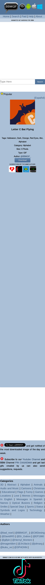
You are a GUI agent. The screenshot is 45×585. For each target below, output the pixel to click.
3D (1, 484)
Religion (38, 503)
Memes (26, 495)
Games (39, 492)
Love (16, 495)
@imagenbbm (8, 543)
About (39, 16)
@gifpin (6, 540)
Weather (5, 514)
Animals (38, 484)
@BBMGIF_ (26, 156)
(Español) (39, 97)
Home (6, 16)
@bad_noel (6, 532)
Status (39, 506)
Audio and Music (9, 488)
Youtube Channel (31, 459)
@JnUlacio (24, 543)
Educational (8, 492)
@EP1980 (38, 536)
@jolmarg (37, 543)
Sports (30, 506)
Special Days (17, 506)
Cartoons (26, 488)
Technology (36, 510)
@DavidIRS (8, 536)
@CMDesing (38, 532)
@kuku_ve (6, 547)
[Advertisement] (22, 50)
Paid (24, 16)
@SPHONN (20, 547)
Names (4, 503)
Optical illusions (21, 503)
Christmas (39, 488)
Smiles (4, 506)
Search (16, 16)
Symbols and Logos (12, 510)
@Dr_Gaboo (24, 536)
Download (22, 160)
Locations (5, 495)
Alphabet (25, 484)
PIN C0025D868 (23, 462)
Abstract (11, 484)
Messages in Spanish (29, 499)
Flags (20, 492)
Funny (29, 492)
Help (31, 16)
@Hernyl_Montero (22, 540)
